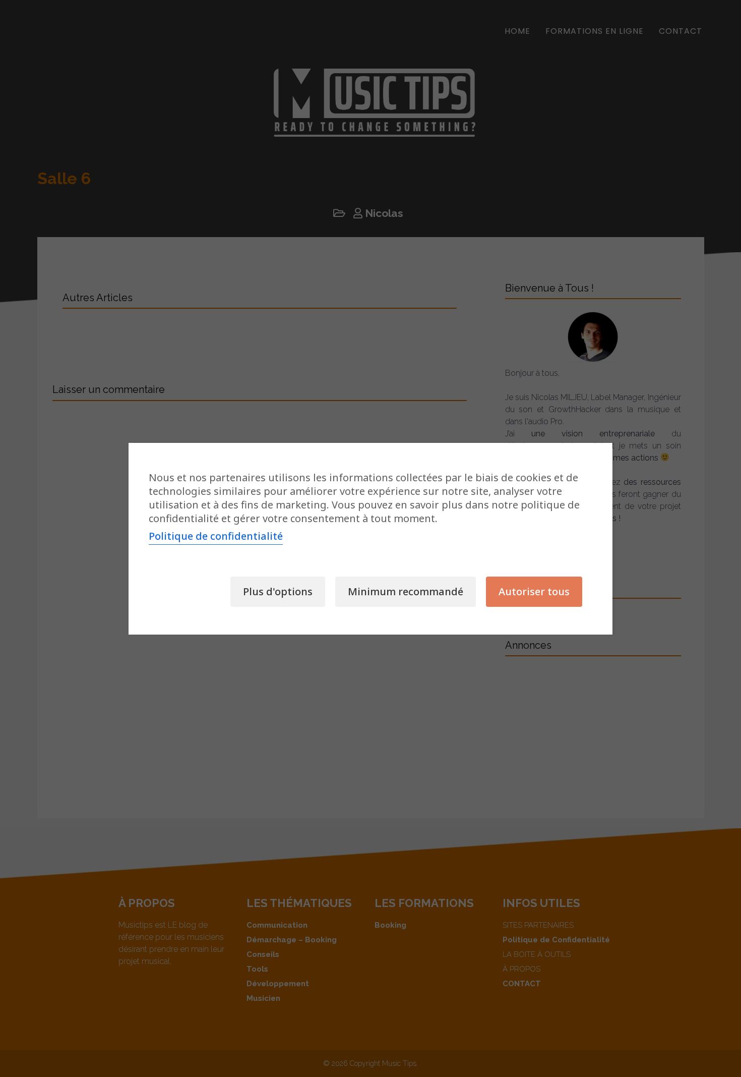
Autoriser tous (534, 591)
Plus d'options (278, 591)
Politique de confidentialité (216, 536)
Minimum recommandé (405, 591)
